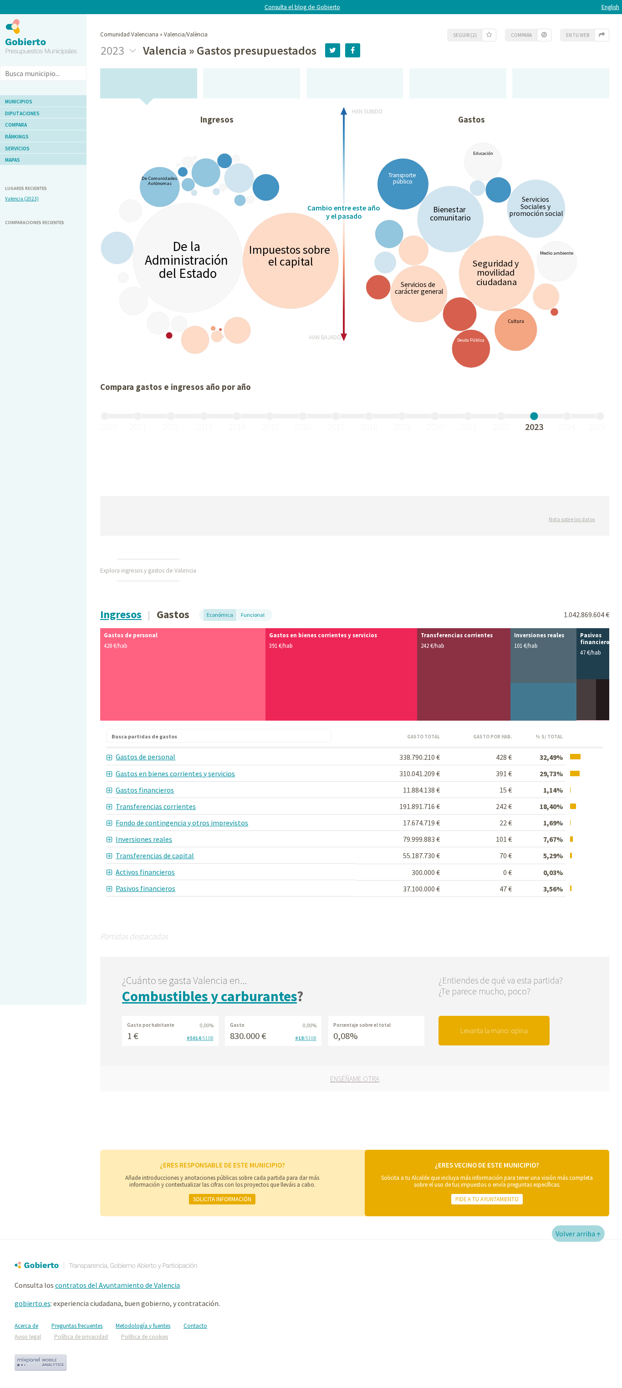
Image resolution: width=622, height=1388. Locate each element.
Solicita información (222, 1199)
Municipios (18, 101)
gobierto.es (33, 1303)
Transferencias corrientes (156, 806)
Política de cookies (144, 1337)
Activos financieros (145, 871)
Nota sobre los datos (572, 519)
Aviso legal (28, 1337)
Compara (16, 125)
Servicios (17, 148)
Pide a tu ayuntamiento (487, 1199)
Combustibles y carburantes (209, 996)
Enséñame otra (354, 1078)
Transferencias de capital (155, 855)
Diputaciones (22, 113)
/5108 (200, 1038)
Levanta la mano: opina (494, 1030)
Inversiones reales (144, 839)
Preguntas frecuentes (76, 1326)
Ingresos (121, 614)
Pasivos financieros (145, 888)
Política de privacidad (81, 1337)
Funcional (253, 614)
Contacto (195, 1326)
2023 (114, 50)
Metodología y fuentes (143, 1326)
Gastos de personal (145, 756)
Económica (220, 614)
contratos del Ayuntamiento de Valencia (117, 1285)
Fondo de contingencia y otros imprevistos (182, 822)
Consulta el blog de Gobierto (302, 7)
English (610, 7)
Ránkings (17, 136)
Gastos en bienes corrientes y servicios (175, 773)
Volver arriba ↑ (578, 1233)
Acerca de (26, 1326)
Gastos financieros (145, 789)
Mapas (12, 160)
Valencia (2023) (22, 198)
